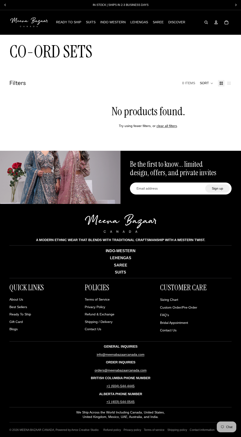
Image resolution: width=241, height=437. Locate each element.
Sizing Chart (169, 300)
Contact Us (93, 329)
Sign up (217, 188)
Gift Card (16, 322)
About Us (16, 299)
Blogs (13, 329)
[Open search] (206, 22)
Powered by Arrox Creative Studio (77, 430)
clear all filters (167, 126)
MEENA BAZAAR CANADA (37, 430)
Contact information (202, 430)
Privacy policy (132, 430)
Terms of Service (97, 299)
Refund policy (112, 430)
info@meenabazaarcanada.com (121, 354)
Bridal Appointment (174, 323)
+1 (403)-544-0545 (120, 402)
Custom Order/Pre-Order (178, 307)
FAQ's (164, 315)
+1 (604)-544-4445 (120, 386)
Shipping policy (177, 430)
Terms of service (154, 430)
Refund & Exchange (99, 314)
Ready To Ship (20, 314)
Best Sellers (18, 307)
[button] (206, 83)
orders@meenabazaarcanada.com (121, 370)
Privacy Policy (95, 307)
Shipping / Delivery (98, 322)
